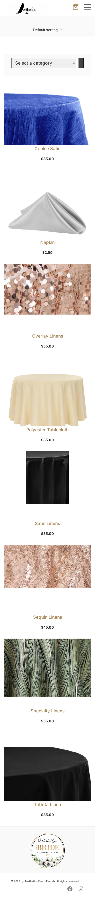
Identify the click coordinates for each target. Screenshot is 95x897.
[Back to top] (81, 883)
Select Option (50, 327)
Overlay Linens (47, 336)
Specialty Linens (48, 710)
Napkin (47, 242)
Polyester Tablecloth (47, 429)
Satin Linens (47, 523)
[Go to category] (81, 63)
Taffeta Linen (47, 804)
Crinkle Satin (47, 148)
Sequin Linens (47, 617)
